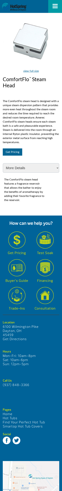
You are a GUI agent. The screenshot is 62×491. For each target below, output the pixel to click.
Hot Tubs (10, 418)
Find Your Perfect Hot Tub (24, 422)
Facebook (7, 440)
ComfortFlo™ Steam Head (14, 7)
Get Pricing (12, 152)
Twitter (16, 440)
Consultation (45, 308)
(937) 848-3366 (16, 385)
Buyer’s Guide (17, 281)
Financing (45, 281)
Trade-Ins (17, 308)
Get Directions (15, 339)
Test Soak (45, 253)
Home (7, 414)
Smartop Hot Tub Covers (23, 426)
